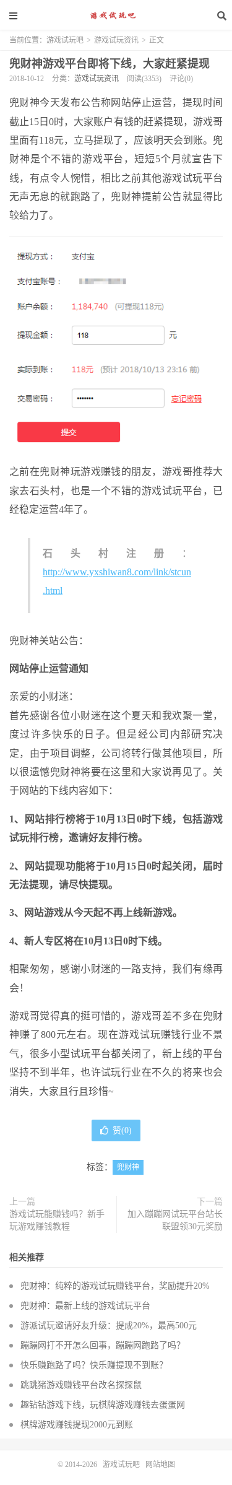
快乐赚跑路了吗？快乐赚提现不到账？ (94, 1365)
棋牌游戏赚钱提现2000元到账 (76, 1424)
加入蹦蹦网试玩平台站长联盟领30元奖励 (175, 1220)
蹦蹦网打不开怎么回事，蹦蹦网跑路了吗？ (102, 1345)
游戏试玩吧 (116, 15)
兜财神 (128, 1167)
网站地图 (160, 1464)
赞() (122, 1130)
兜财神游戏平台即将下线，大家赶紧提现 (109, 64)
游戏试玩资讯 (116, 40)
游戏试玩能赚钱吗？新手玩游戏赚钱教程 (57, 1220)
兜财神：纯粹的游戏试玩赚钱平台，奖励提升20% (115, 1286)
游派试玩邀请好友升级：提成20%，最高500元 (108, 1325)
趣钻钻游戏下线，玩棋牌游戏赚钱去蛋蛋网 (102, 1404)
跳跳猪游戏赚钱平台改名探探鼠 (81, 1385)
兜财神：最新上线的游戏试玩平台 (85, 1305)
